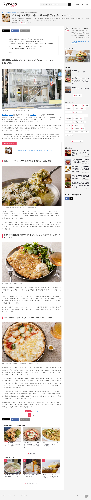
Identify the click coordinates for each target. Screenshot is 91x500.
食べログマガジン (10, 4)
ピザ (30, 22)
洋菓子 (76, 118)
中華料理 (69, 118)
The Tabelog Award (7, 115)
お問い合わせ (24, 495)
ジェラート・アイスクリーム (74, 115)
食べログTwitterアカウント (71, 198)
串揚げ (76, 122)
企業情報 (3, 495)
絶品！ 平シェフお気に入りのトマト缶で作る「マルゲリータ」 (25, 46)
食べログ (88, 4)
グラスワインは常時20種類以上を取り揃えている (22, 48)
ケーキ (84, 108)
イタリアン (70, 108)
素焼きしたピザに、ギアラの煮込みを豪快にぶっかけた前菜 (25, 41)
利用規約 (9, 495)
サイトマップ (16, 495)
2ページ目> (32, 411)
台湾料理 (75, 125)
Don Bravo (33, 115)
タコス (68, 128)
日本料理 (69, 132)
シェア (14, 30)
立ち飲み (83, 122)
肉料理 (68, 125)
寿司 (83, 128)
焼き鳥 (76, 132)
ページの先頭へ (86, 496)
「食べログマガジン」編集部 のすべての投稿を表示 (80, 42)
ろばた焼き (76, 128)
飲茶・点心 (70, 135)
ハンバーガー (78, 105)
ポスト (5, 30)
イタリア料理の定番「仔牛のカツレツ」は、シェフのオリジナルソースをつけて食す (31, 43)
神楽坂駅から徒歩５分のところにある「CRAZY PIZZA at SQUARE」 (26, 39)
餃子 (82, 125)
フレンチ (69, 122)
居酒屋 (86, 105)
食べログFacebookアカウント (67, 198)
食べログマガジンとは (79, 4)
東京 (23, 23)
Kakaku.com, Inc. (71, 495)
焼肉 (82, 118)
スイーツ (69, 112)
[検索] (69, 4)
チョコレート (78, 112)
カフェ (77, 108)
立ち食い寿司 (84, 132)
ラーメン (69, 105)
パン (86, 115)
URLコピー (24, 30)
